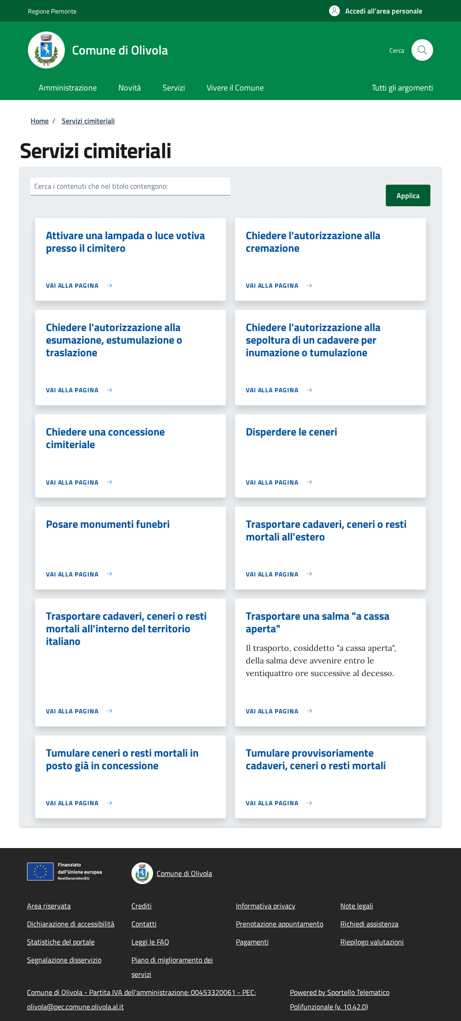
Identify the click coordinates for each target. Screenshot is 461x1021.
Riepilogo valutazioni (372, 941)
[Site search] (422, 50)
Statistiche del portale (61, 941)
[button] (375, 11)
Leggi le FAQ (150, 941)
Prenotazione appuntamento (279, 923)
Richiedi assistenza (369, 923)
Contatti (144, 923)
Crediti (141, 905)
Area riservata (49, 905)
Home (40, 120)
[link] (81, 285)
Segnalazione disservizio (64, 959)
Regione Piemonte (52, 11)
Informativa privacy (265, 905)
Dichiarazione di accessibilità (70, 923)
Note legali (356, 905)
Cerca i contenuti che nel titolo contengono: (100, 186)
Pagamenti (252, 941)
